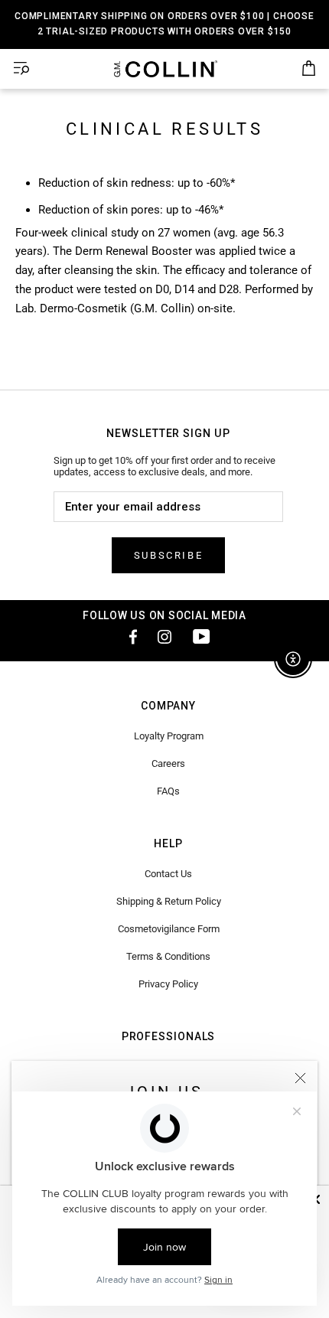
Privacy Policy (168, 984)
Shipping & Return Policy (168, 901)
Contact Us (168, 873)
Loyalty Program (169, 736)
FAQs (168, 791)
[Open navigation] (21, 68)
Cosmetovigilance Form (169, 929)
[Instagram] (164, 636)
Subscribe (168, 555)
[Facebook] (128, 636)
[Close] (300, 1078)
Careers (168, 763)
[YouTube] (201, 636)
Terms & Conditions (168, 956)
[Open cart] (308, 69)
